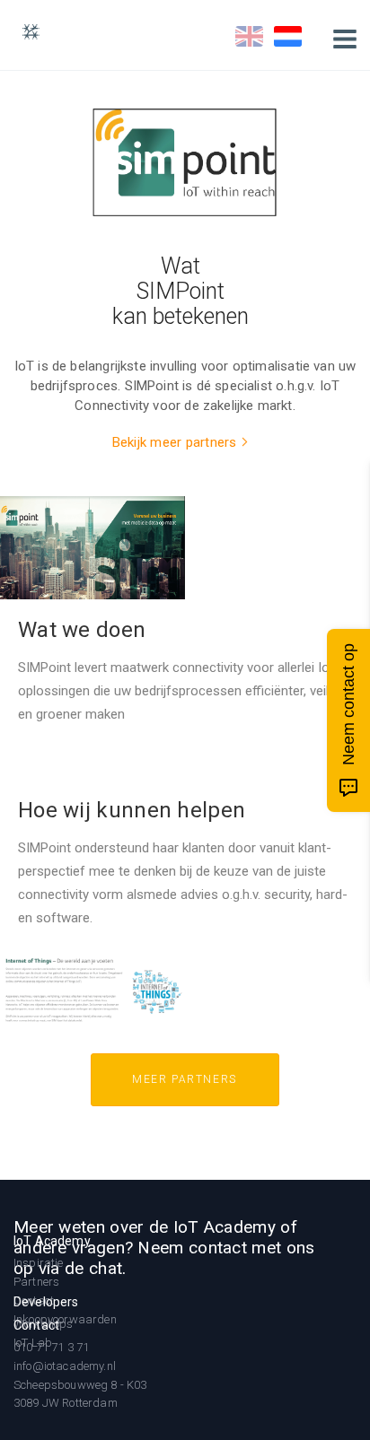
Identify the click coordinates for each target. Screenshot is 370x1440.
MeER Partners (184, 1079)
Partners (36, 1281)
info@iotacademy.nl (64, 1366)
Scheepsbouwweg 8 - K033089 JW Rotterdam (80, 1393)
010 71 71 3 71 (51, 1347)
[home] (34, 31)
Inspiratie (38, 1263)
